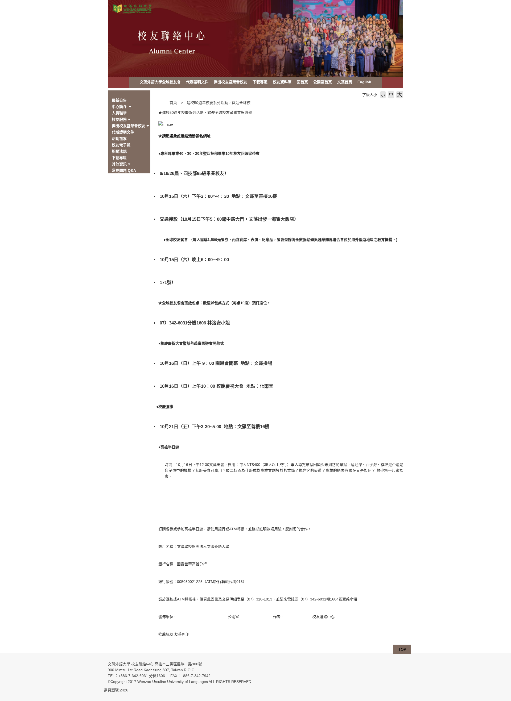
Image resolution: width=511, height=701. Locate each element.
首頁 (173, 103)
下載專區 (260, 82)
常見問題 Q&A (124, 170)
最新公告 (119, 100)
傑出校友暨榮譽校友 (230, 82)
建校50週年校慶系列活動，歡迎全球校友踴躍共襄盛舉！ (233, 103)
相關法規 (119, 151)
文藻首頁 (344, 82)
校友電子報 (121, 145)
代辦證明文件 (197, 82)
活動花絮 (119, 138)
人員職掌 (119, 113)
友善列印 (181, 634)
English (364, 82)
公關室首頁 (322, 82)
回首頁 (302, 82)
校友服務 (119, 119)
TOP (402, 649)
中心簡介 (120, 107)
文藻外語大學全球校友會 (160, 82)
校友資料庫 (282, 82)
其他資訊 (119, 164)
